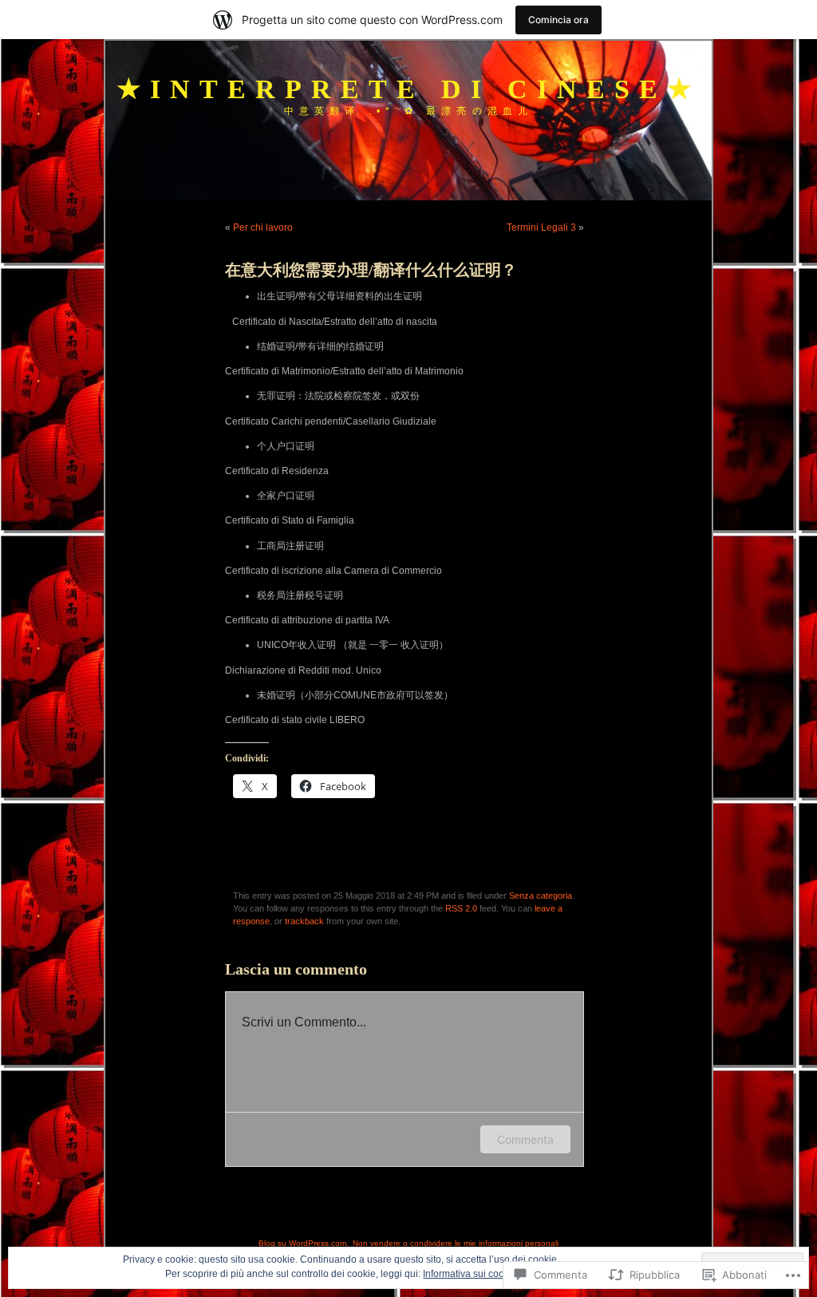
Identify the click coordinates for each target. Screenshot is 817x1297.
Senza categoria (540, 895)
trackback (304, 921)
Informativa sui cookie (470, 1273)
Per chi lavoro (263, 227)
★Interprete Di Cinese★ (408, 89)
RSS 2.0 (461, 908)
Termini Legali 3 (541, 227)
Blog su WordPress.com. (304, 1243)
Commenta (525, 1139)
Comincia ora (558, 20)
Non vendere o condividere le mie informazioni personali (455, 1243)
